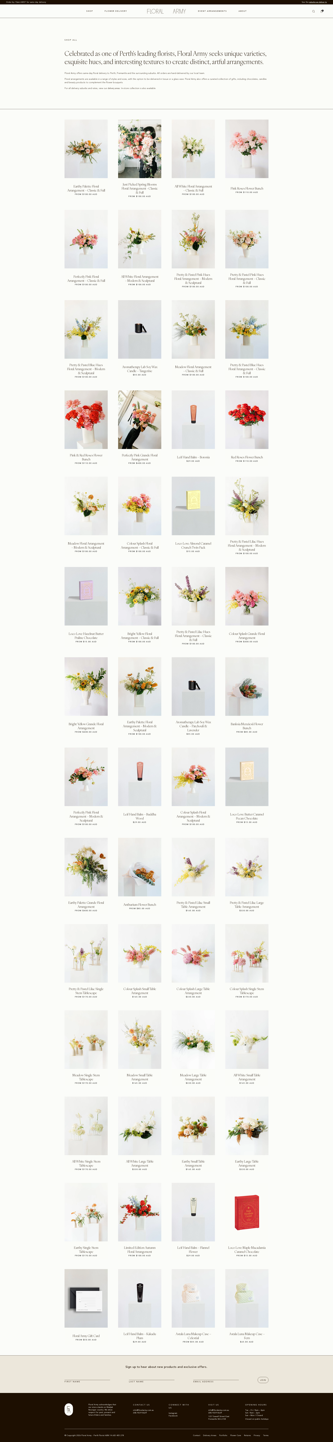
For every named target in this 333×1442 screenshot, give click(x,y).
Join (263, 1380)
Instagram (173, 1413)
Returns (247, 1435)
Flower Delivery (116, 11)
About (243, 11)
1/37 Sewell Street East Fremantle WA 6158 (218, 1417)
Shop (89, 11)
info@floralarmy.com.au (143, 1410)
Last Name (136, 1381)
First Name (72, 1381)
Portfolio (223, 1435)
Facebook (173, 1415)
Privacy (257, 1435)
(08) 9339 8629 (140, 1412)
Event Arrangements (212, 11)
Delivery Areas (209, 1435)
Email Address (203, 1381)
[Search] (313, 11)
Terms (265, 1435)
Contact (196, 1435)
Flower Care (235, 1435)
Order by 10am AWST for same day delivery (26, 2)
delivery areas (114, 88)
